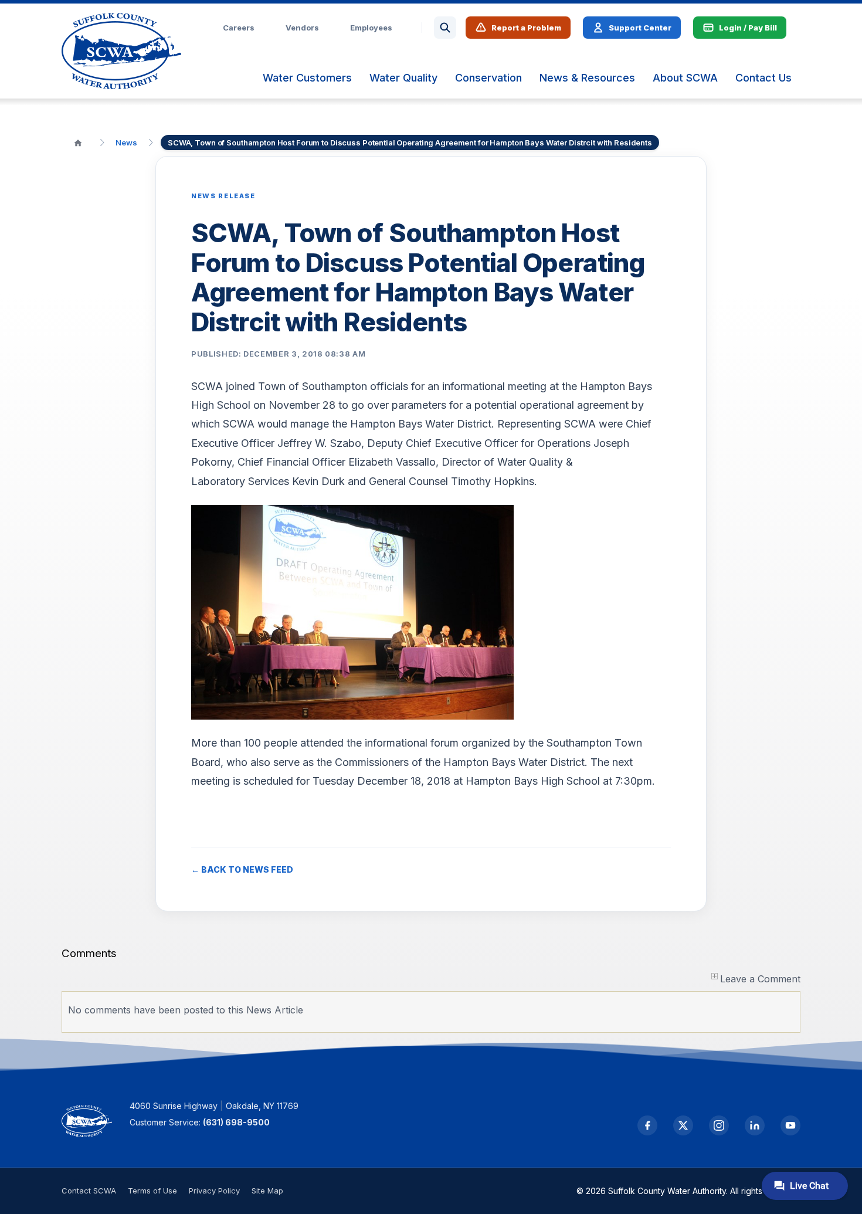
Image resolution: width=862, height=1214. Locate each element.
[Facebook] (647, 1125)
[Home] (78, 142)
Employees (371, 27)
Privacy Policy (214, 1190)
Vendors (302, 27)
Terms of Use (152, 1190)
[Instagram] (719, 1125)
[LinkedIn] (755, 1125)
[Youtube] (790, 1125)
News (126, 142)
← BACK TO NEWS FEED (242, 869)
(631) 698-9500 (236, 1122)
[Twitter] (683, 1125)
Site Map (267, 1190)
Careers (238, 27)
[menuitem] (307, 78)
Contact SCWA (89, 1190)
